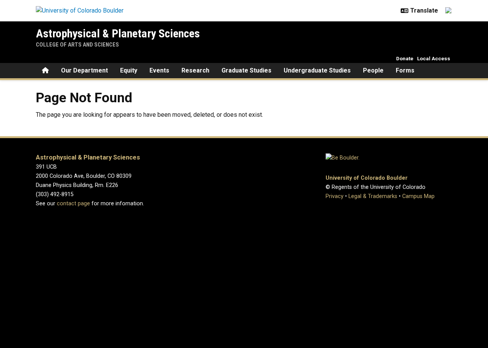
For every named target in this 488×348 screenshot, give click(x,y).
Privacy (335, 196)
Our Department (84, 70)
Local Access (433, 58)
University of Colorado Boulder (367, 178)
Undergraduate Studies (317, 70)
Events (159, 70)
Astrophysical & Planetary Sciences (118, 33)
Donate (404, 58)
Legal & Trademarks (372, 196)
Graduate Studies (246, 70)
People (373, 70)
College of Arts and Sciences (77, 44)
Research (195, 70)
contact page (73, 203)
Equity (128, 70)
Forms (405, 70)
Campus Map (418, 196)
